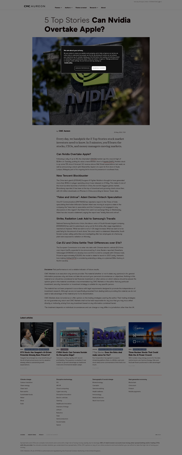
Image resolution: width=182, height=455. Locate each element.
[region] (91, 59)
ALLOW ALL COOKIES (99, 68)
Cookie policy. (68, 62)
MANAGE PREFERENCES (82, 68)
